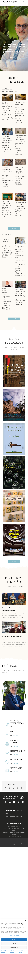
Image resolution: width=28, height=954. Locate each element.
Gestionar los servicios (14, 935)
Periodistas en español (14, 826)
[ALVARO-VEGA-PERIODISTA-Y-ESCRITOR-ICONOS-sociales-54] (5, 801)
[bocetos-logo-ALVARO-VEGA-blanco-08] (14, 794)
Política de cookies (3, 951)
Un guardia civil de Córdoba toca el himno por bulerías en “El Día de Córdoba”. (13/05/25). (20, 208)
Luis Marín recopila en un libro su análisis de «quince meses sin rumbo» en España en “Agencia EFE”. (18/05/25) (7, 144)
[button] (26, 920)
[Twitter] (9, 788)
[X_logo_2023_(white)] (18, 801)
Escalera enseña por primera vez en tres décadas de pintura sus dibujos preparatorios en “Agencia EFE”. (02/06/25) (7, 110)
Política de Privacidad (12, 951)
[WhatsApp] (17, 788)
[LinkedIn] (13, 788)
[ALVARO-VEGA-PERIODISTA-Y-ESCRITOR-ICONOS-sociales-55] (10, 801)
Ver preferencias (14, 947)
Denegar (14, 943)
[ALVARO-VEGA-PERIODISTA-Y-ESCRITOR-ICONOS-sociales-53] (14, 801)
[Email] (21, 788)
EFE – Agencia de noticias (13, 814)
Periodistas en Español (14, 816)
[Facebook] (5, 788)
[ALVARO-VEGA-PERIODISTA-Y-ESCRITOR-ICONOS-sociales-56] (23, 801)
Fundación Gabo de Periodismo (14, 836)
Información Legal (22, 951)
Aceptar (14, 939)
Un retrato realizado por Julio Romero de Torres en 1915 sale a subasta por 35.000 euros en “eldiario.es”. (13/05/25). (7, 209)
